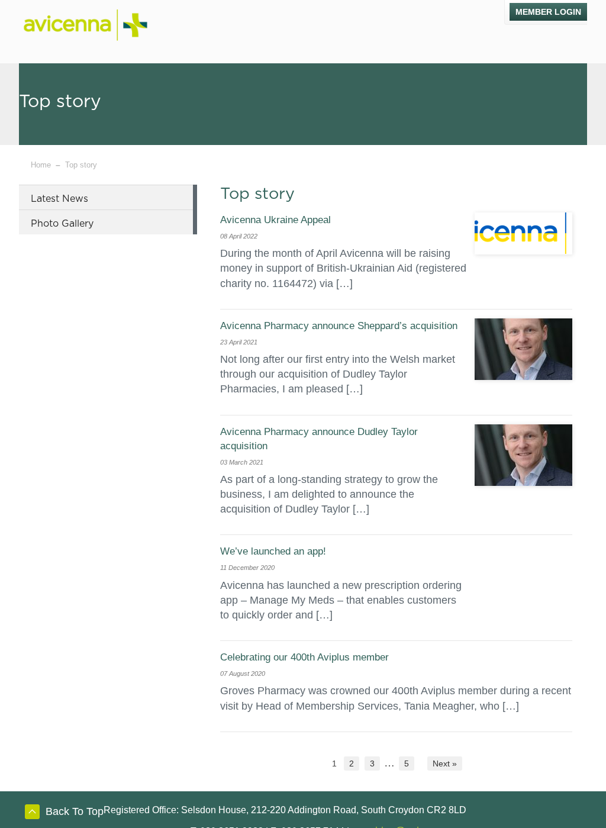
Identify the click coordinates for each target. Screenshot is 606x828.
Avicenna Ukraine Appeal (275, 219)
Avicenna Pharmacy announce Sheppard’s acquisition (338, 325)
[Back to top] (32, 813)
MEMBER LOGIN (548, 12)
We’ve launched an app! (273, 551)
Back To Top (75, 811)
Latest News (59, 199)
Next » (445, 763)
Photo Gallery (62, 223)
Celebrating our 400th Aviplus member (304, 657)
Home (41, 164)
